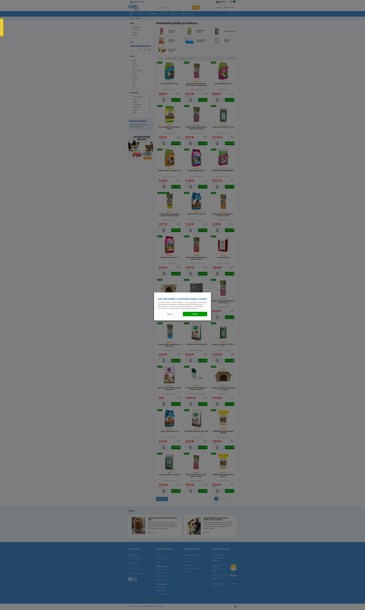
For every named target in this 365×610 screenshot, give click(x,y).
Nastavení (170, 314)
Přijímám (195, 314)
